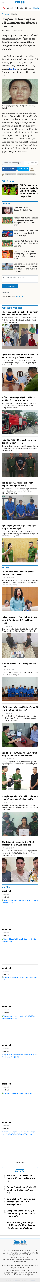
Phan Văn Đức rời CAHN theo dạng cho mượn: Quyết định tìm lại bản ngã (26, 233)
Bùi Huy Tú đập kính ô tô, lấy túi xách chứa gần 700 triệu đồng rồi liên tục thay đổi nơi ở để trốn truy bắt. (19, 763)
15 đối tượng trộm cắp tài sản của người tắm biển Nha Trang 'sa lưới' (20, 708)
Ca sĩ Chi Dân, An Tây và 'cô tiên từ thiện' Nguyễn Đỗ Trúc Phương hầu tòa (21, 1202)
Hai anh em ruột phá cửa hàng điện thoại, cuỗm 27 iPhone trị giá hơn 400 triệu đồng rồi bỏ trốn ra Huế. (19, 630)
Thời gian (11, 296)
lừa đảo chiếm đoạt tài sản (26, 174)
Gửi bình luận (10, 286)
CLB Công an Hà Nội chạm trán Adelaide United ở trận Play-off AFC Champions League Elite (29, 190)
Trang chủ (5, 14)
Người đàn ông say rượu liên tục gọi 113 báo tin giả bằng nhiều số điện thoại (20, 356)
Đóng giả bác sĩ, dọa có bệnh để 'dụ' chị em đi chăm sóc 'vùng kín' (21, 1190)
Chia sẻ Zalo (24, 168)
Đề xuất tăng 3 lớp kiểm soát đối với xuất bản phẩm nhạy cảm (18, 573)
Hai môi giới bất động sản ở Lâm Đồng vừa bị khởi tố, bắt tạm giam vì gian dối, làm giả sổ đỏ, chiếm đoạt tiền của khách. (20, 448)
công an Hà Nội (10, 174)
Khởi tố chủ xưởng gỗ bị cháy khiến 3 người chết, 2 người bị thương (18, 398)
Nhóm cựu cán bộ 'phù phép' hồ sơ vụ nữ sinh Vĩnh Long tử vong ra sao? (19, 313)
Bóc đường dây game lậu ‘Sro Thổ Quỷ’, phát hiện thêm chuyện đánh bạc (20, 843)
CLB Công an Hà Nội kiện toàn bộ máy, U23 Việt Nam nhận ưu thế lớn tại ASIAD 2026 (25, 255)
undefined (6, 891)
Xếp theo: (4, 296)
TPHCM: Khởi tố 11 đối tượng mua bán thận (19, 665)
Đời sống (28, 8)
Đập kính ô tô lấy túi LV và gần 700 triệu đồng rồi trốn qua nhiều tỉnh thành (19, 754)
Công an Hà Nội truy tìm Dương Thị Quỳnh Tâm (23, 208)
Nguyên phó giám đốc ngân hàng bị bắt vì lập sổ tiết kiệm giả (19, 526)
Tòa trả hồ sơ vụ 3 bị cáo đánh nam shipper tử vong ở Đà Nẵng (17, 484)
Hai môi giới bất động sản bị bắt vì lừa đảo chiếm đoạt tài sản (19, 441)
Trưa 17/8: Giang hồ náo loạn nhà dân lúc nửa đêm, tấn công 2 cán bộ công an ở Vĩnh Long (21, 1225)
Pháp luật (14, 14)
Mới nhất (10, 8)
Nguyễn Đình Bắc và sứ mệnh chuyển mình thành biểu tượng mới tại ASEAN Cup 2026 (26, 221)
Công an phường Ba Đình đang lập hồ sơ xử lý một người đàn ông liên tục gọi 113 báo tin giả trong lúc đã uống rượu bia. (19, 363)
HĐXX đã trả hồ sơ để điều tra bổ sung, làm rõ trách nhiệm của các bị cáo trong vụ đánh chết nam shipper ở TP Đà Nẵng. (19, 491)
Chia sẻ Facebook (10, 168)
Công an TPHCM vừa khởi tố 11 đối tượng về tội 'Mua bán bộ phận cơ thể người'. (20, 674)
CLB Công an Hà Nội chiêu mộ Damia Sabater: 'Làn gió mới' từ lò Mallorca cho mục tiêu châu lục (26, 267)
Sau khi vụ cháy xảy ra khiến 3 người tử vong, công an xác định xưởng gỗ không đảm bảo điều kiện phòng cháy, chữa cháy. (19, 405)
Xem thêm (20, 1162)
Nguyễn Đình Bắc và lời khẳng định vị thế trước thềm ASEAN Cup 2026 (26, 243)
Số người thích (19, 296)
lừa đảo (12, 69)
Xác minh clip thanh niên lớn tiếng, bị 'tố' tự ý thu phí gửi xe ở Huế (21, 1178)
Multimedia (19, 8)
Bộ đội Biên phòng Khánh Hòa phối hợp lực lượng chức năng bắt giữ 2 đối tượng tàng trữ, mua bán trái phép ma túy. (20, 807)
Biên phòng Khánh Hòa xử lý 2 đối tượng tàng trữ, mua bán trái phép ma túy (20, 797)
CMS (16, 1280)
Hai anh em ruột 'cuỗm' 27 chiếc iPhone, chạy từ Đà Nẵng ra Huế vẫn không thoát (20, 620)
